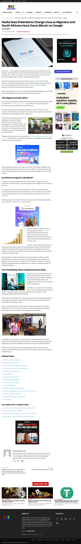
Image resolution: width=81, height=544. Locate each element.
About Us (68, 539)
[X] (63, 31)
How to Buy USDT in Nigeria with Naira (15, 365)
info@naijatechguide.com (35, 534)
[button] (77, 12)
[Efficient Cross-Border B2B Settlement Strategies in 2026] (14, 493)
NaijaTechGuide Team (24, 31)
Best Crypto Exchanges (10, 363)
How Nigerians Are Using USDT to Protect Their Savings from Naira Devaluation (67, 501)
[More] (77, 31)
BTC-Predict (7, 399)
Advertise (33, 539)
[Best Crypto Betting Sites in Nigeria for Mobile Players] (40, 493)
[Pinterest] (66, 31)
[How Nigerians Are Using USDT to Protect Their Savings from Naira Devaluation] (67, 493)
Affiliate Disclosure (49, 539)
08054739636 (30, 531)
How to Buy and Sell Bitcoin (12, 371)
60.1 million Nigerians (17, 103)
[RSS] (70, 518)
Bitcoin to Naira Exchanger (12, 394)
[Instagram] (15, 460)
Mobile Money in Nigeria (11, 382)
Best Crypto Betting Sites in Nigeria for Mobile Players (39, 501)
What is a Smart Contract (11, 360)
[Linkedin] (73, 31)
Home (3, 18)
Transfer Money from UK (11, 377)
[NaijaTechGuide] (11, 7)
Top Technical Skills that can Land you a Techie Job (19, 391)
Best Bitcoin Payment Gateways (13, 388)
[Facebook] (59, 31)
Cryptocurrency (10, 18)
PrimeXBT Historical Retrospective (14, 396)
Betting (30, 499)
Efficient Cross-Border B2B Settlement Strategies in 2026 (13, 501)
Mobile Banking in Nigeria (11, 379)
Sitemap (62, 539)
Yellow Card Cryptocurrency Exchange (15, 368)
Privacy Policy (40, 539)
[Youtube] (22, 460)
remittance (45, 231)
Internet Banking (9, 385)
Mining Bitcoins (8, 374)
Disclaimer (56, 539)
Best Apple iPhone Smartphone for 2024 (42, 469)
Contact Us (73, 539)
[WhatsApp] (70, 31)
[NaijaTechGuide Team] (7, 456)
